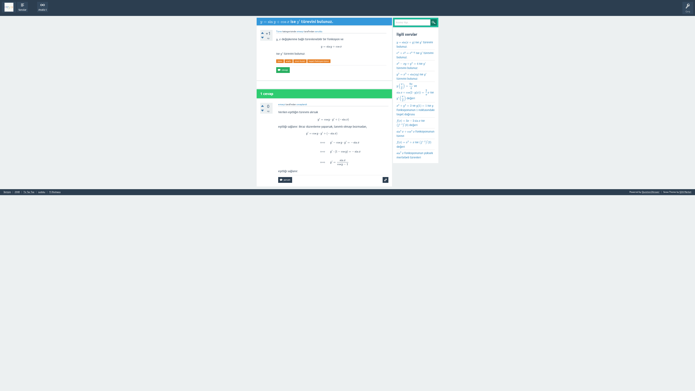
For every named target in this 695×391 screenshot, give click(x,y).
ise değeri (411, 123)
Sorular (22, 9)
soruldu (318, 31)
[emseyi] (9, 7)
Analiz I (42, 9)
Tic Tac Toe (29, 192)
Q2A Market (685, 192)
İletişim (7, 192)
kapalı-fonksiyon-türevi (319, 61)
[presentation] (275, 21)
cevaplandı (301, 104)
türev (280, 61)
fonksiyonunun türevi (415, 134)
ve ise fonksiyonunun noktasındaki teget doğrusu (416, 110)
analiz (288, 61)
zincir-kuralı (300, 61)
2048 (17, 192)
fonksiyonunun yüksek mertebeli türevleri (415, 155)
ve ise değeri (415, 92)
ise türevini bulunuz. (415, 44)
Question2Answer (651, 192)
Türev (279, 31)
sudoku (41, 192)
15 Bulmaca (54, 192)
